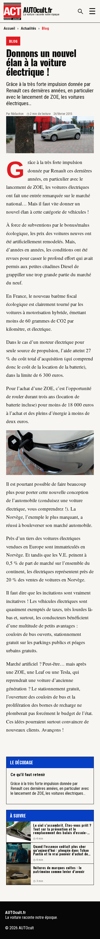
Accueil (9, 28)
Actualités (28, 28)
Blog (45, 28)
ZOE (48, 388)
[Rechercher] (80, 11)
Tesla (65, 672)
